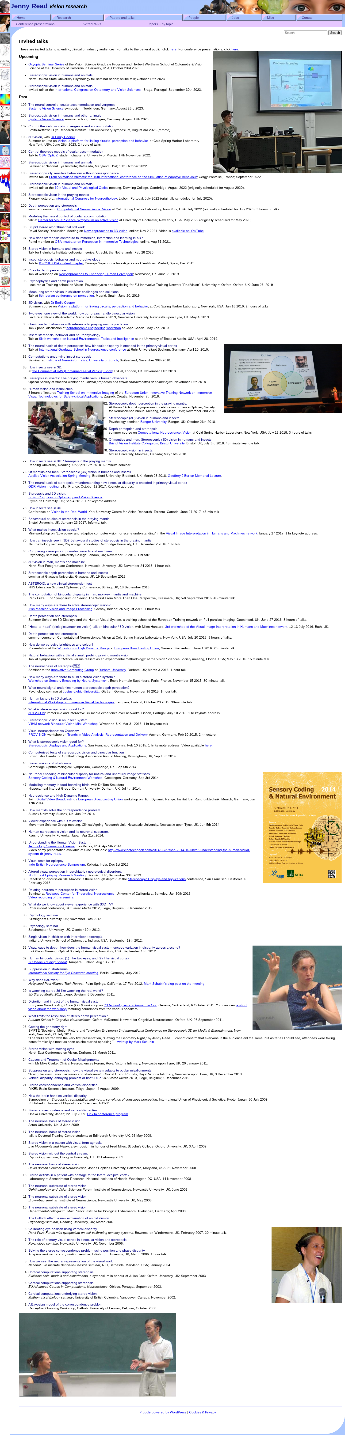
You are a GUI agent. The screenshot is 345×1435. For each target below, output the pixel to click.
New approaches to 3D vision (105, 231)
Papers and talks (122, 17)
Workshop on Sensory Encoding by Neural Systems (68, 680)
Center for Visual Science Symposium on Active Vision (78, 220)
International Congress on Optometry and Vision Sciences (98, 89)
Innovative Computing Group (72, 670)
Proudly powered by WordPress (162, 1412)
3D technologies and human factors (130, 1005)
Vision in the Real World (69, 512)
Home (21, 17)
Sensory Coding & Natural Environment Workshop (65, 778)
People (193, 17)
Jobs (235, 17)
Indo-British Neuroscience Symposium (56, 864)
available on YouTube (188, 231)
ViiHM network (39, 724)
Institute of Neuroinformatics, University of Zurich (82, 360)
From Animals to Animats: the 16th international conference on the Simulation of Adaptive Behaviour (123, 177)
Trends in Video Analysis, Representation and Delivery (107, 734)
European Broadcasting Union (136, 648)
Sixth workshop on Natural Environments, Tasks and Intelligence (86, 339)
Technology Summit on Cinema (51, 846)
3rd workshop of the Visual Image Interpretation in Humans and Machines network (226, 627)
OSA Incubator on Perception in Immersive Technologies (96, 241)
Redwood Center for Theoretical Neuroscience (80, 893)
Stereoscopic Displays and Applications (57, 745)
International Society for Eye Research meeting (63, 973)
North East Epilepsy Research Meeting (57, 875)
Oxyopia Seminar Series (46, 64)
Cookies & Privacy (202, 1412)
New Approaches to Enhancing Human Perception (96, 274)
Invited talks (91, 24)
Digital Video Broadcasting (55, 799)
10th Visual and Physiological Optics (81, 187)
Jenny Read (29, 6)
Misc (270, 17)
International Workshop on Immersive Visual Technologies (71, 702)
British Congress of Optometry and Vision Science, (65, 497)
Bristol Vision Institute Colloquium (133, 443)
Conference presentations (35, 24)
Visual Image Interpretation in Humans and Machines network (211, 533)
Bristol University (172, 443)
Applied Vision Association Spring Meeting (59, 475)
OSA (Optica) (48, 155)
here (173, 49)
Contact (307, 17)
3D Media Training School (47, 962)
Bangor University (153, 422)
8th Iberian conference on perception (66, 295)
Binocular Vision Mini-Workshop (74, 724)
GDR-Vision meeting (43, 486)
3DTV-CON (36, 713)
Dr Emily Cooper (63, 137)
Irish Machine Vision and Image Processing (60, 609)
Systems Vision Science (46, 108)
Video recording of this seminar (51, 897)
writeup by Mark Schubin (135, 1042)
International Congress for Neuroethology (86, 198)
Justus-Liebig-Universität (81, 691)
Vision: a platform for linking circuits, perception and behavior (103, 141)
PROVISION (37, 734)
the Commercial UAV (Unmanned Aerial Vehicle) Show (72, 371)
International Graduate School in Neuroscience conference (82, 349)
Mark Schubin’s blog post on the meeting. (174, 983)
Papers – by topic (160, 24)
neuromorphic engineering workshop (93, 328)
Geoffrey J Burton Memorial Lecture (194, 475)
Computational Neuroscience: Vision (84, 209)
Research (64, 17)
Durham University (112, 670)
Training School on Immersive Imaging (85, 392)
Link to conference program (107, 1114)
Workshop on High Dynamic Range (84, 648)
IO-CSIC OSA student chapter (61, 263)
